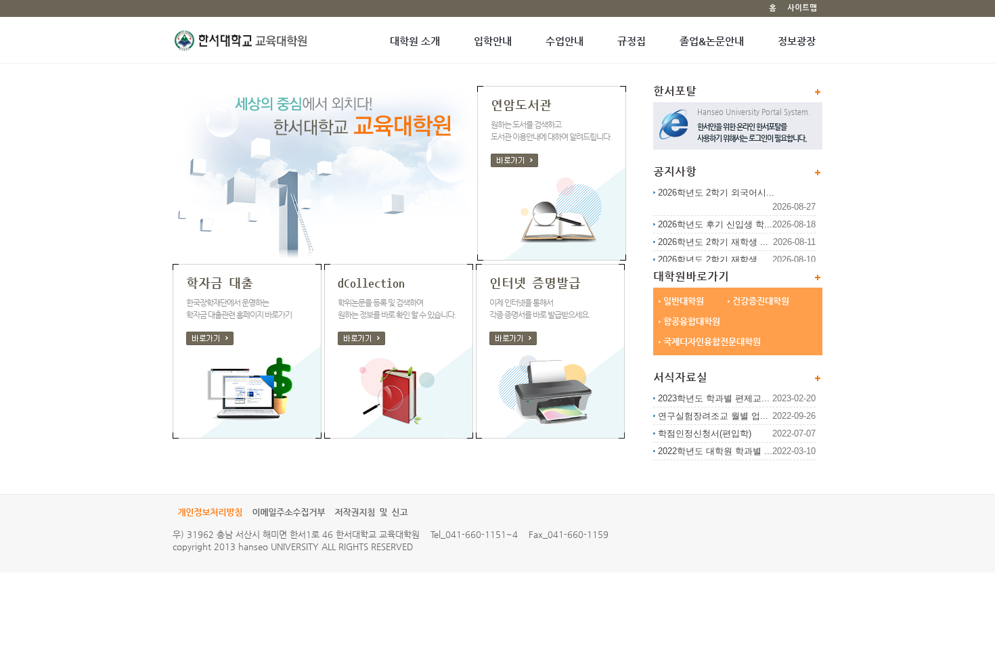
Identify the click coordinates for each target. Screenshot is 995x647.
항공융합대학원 (691, 321)
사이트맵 (802, 8)
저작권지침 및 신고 (370, 512)
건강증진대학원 (760, 301)
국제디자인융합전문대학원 (712, 341)
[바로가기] (210, 338)
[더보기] (817, 378)
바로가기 (514, 160)
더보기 (817, 92)
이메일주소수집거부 (288, 512)
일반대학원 (683, 301)
